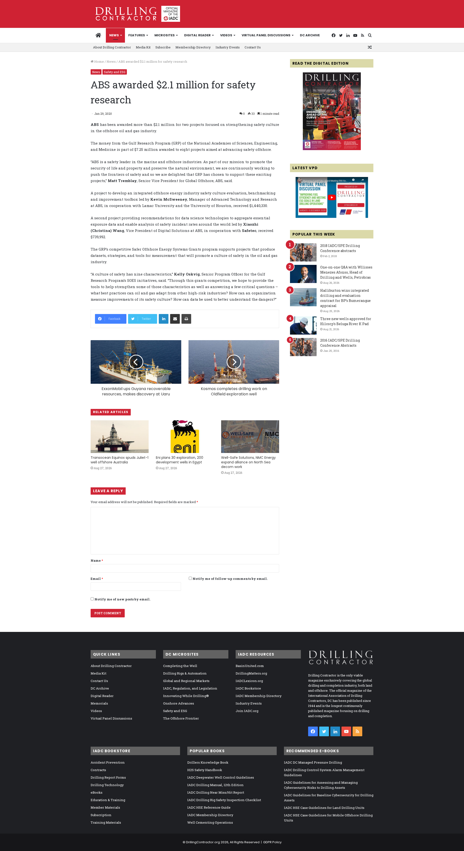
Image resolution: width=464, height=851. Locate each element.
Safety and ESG (114, 72)
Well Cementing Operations (210, 822)
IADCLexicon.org (249, 681)
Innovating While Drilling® (186, 696)
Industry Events (228, 47)
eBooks (96, 792)
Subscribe (163, 47)
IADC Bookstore (248, 688)
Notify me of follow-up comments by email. (230, 578)
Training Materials (106, 822)
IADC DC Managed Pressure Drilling (313, 762)
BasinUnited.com (250, 666)
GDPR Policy (272, 842)
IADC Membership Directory (259, 696)
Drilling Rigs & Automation (185, 673)
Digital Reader (197, 35)
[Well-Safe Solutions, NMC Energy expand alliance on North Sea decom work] (250, 436)
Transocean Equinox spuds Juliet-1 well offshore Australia (119, 460)
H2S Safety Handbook (204, 770)
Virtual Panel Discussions (266, 35)
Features (136, 35)
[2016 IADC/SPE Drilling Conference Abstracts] (303, 347)
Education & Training (108, 800)
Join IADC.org (247, 711)
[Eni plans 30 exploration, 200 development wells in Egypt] (185, 436)
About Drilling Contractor (112, 47)
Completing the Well (180, 666)
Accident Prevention (108, 762)
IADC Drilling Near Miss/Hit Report (215, 792)
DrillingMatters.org (251, 673)
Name (97, 560)
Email (97, 578)
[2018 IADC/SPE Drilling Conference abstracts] (303, 252)
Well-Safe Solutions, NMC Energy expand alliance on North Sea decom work (248, 462)
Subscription (101, 815)
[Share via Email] (175, 319)
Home (99, 61)
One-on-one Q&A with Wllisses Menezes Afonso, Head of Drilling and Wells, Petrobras (346, 272)
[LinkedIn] (163, 319)
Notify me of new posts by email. (122, 599)
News (114, 35)
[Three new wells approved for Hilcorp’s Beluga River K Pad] (303, 325)
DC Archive (310, 35)
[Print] (186, 319)
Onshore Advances (178, 703)
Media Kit (143, 47)
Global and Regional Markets (186, 681)
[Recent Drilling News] (332, 149)
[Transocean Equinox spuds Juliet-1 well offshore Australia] (120, 436)
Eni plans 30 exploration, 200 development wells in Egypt (179, 460)
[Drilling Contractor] (135, 14)
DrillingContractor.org (203, 842)
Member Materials (105, 807)
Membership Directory (193, 47)
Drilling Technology (107, 785)
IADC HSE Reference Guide (209, 807)
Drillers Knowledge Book (207, 762)
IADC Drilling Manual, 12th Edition (215, 785)
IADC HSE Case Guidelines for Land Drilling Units (324, 807)
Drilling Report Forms (108, 777)
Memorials (99, 703)
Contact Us (253, 47)
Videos (226, 35)
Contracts (98, 770)
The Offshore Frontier (181, 718)
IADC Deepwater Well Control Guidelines (220, 777)
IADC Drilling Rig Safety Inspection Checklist (224, 800)
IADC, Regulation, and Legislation (190, 688)
